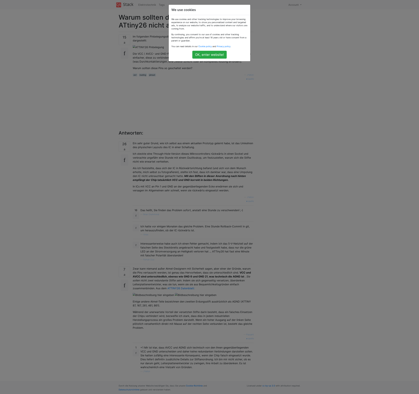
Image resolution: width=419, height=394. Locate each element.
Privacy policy (223, 46)
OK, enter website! (209, 55)
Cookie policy (205, 46)
